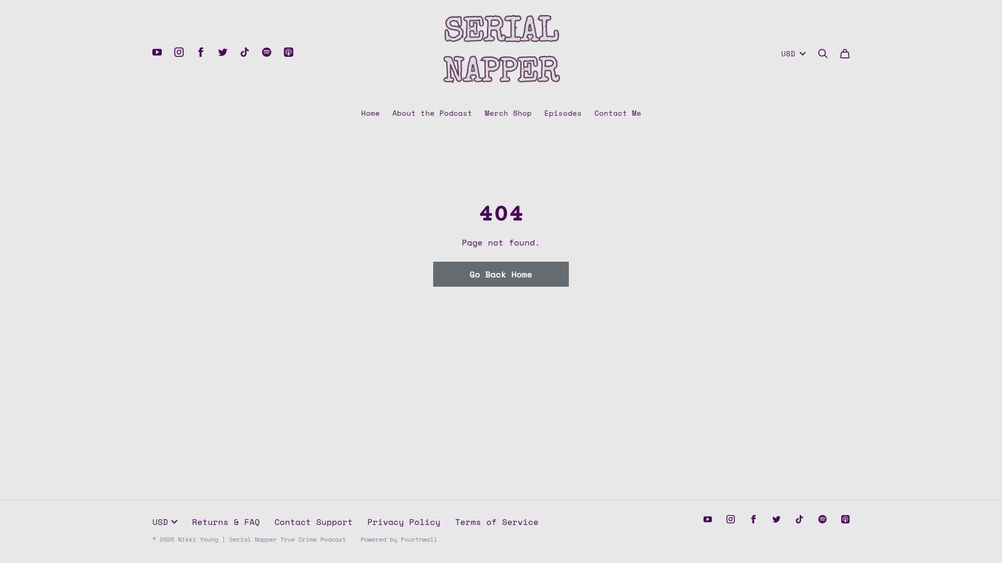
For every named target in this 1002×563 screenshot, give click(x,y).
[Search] (823, 53)
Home (370, 112)
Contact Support (314, 522)
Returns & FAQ (226, 522)
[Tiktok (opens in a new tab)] (244, 52)
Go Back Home (501, 274)
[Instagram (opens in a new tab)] (179, 52)
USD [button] (788, 53)
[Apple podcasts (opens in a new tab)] (288, 52)
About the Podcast (432, 112)
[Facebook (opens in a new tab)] (201, 52)
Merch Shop (508, 112)
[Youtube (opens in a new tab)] (157, 52)
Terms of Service (497, 522)
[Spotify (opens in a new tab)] (266, 52)
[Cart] (845, 53)
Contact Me (617, 112)
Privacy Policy (403, 522)
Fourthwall (419, 539)
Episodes (563, 112)
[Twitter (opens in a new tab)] (223, 52)
